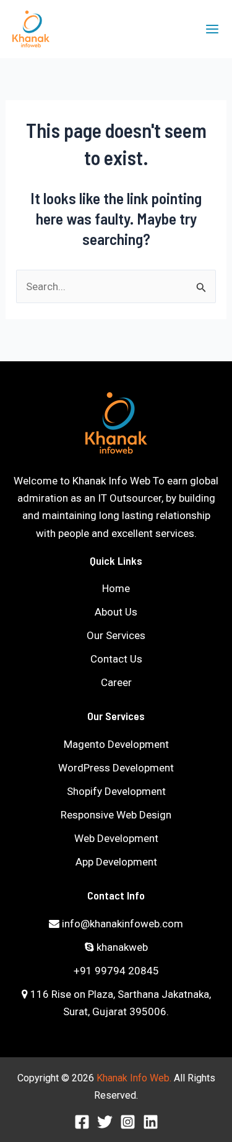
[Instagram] (127, 1122)
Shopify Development (116, 791)
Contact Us (116, 659)
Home (116, 588)
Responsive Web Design (116, 815)
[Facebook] (82, 1122)
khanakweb (121, 947)
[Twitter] (105, 1122)
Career (116, 682)
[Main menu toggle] (212, 29)
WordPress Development (116, 768)
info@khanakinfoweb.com (121, 923)
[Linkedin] (150, 1122)
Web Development (116, 838)
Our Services (116, 635)
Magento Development (116, 744)
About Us (116, 612)
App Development (116, 862)
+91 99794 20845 (116, 970)
